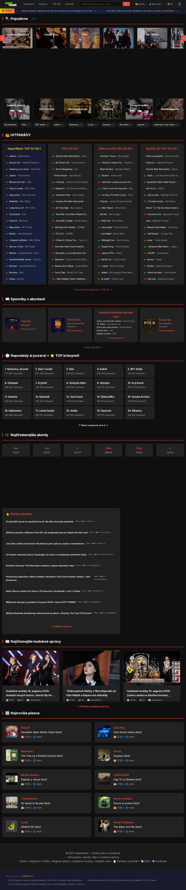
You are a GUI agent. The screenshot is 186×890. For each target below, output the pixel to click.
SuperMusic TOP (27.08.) (24, 148)
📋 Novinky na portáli (125, 861)
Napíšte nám (102, 861)
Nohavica (58, 124)
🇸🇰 (12, 111)
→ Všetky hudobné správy (93, 706)
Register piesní (61, 861)
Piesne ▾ (43, 4)
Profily (46, 861)
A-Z (34, 18)
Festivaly (70, 4)
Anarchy (91, 124)
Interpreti (34, 861)
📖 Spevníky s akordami (25, 299)
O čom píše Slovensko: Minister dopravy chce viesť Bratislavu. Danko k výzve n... (47, 884)
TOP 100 (56, 4)
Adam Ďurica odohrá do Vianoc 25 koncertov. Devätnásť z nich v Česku (122, 880)
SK (171, 4)
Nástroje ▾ (156, 4)
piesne (125, 124)
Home (22, 861)
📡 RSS (145, 861)
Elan (8, 124)
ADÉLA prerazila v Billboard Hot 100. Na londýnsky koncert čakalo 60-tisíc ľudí (59, 11)
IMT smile (24, 124)
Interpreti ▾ (29, 4)
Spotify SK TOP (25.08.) (162, 148)
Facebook (160, 861)
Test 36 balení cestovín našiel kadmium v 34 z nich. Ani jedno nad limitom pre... (45, 880)
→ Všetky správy (61, 626)
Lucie (75, 124)
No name (108, 124)
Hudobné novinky (82, 861)
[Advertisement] (93, 73)
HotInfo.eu (27, 876)
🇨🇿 (19, 111)
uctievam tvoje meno (148, 124)
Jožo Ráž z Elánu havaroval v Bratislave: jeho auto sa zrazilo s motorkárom (142, 11)
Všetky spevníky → (93, 347)
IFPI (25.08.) (70, 148)
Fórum (141, 4)
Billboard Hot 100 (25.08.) (116, 148)
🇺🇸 (146, 111)
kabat (41, 124)
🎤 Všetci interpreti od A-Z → (93, 425)
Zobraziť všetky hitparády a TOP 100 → (93, 289)
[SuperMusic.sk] (10, 4)
